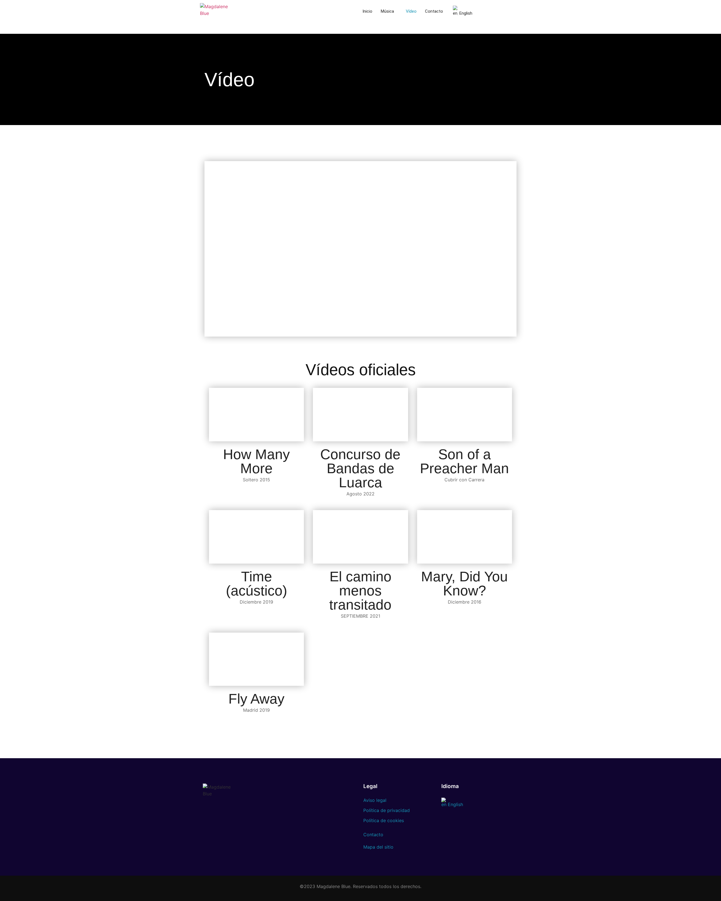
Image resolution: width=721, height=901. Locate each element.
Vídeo (411, 11)
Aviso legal (374, 800)
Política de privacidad (386, 810)
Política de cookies (383, 820)
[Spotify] (371, 31)
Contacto (434, 11)
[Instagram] (361, 31)
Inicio (367, 11)
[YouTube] (381, 31)
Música (387, 11)
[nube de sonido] (390, 31)
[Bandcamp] (400, 31)
